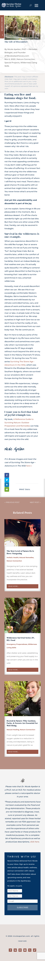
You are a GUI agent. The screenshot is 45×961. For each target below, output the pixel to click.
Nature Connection (26, 59)
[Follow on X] (29, 950)
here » (29, 466)
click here (34, 842)
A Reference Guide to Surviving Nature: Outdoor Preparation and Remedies (18, 422)
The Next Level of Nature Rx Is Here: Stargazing (20, 552)
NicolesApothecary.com (18, 56)
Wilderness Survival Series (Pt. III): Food (21, 638)
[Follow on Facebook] (10, 950)
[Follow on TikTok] (34, 950)
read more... (13, 586)
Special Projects (12, 63)
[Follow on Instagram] (20, 950)
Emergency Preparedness (17, 644)
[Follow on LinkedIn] (15, 950)
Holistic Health (13, 557)
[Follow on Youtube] (25, 950)
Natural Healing (13, 730)
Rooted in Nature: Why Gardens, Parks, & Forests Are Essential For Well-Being (22, 723)
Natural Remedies (26, 557)
